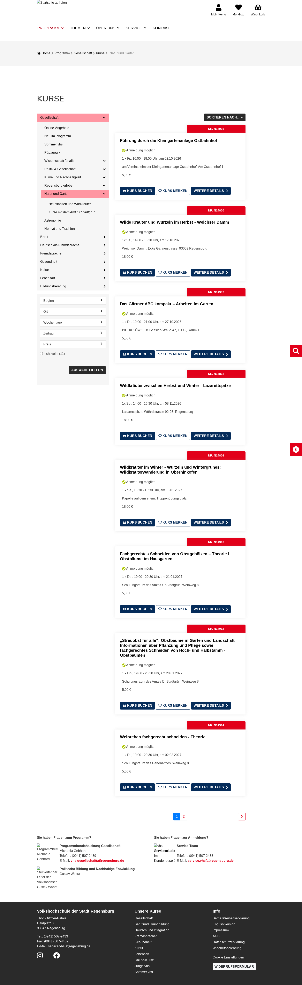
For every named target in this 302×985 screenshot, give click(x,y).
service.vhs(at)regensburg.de (211, 860)
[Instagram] (40, 956)
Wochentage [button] (52, 322)
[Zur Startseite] (52, 2)
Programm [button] (49, 28)
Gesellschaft (83, 53)
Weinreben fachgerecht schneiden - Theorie (162, 737)
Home (45, 53)
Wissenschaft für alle (59, 161)
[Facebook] (56, 956)
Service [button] (134, 28)
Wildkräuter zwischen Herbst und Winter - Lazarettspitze (175, 385)
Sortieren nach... (223, 117)
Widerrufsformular (234, 966)
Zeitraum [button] (49, 333)
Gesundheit (48, 261)
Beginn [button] (48, 300)
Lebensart (47, 278)
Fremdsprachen (51, 253)
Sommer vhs (53, 144)
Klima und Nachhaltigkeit (62, 177)
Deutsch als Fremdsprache (60, 245)
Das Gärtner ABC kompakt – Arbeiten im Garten (166, 304)
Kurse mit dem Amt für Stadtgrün (71, 212)
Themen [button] (78, 28)
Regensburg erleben (59, 185)
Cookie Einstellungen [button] (228, 957)
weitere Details (209, 191)
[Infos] (296, 449)
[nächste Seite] (242, 816)
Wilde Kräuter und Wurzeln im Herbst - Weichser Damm (174, 222)
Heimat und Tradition (59, 228)
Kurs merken (175, 191)
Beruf (44, 237)
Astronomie (52, 220)
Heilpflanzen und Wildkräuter (69, 204)
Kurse (100, 53)
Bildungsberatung (53, 286)
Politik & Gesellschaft (59, 169)
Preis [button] (47, 344)
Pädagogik (52, 152)
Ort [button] (45, 311)
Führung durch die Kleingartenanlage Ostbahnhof (168, 140)
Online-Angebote (56, 128)
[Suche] (296, 351)
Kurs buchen (139, 191)
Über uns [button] (106, 28)
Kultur (44, 270)
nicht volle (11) (54, 353)
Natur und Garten (56, 193)
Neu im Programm (57, 136)
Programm (62, 53)
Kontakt (161, 28)
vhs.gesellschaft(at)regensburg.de (97, 860)
